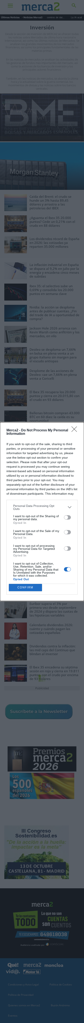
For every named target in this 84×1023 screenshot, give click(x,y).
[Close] (76, 430)
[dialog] (42, 511)
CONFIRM (25, 587)
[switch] (67, 517)
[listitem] (42, 507)
